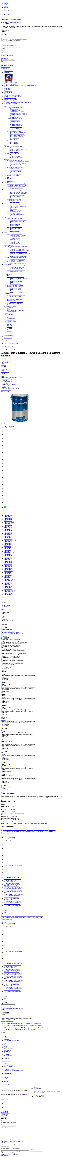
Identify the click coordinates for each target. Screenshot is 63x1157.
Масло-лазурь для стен (16, 268)
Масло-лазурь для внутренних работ (16, 266)
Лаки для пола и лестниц (16, 136)
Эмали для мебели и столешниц (18, 149)
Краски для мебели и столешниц (18, 114)
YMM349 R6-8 (7, 536)
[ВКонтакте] (1, 638)
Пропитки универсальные (17, 292)
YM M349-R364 (8, 582)
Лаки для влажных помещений (18, 132)
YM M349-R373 (8, 548)
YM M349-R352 (8, 569)
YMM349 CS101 (8, 583)
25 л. (5, 602)
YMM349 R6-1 (7, 546)
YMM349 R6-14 (8, 564)
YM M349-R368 (8, 530)
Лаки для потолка (14, 138)
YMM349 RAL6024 (9, 591)
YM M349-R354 (8, 544)
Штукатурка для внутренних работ (16, 295)
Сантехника (15, 103)
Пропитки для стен (15, 282)
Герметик (9, 178)
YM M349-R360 (8, 550)
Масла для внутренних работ (14, 234)
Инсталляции (10, 320)
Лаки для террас (14, 142)
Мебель (9, 322)
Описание (3, 383)
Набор (2, 380)
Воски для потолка (15, 196)
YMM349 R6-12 (8, 589)
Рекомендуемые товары (10, 1067)
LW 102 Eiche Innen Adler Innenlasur (13, 888)
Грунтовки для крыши (16, 168)
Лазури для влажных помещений (18, 220)
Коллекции (7, 6)
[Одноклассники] (4, 638)
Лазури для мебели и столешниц (18, 221)
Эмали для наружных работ (14, 153)
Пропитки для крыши (15, 288)
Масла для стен (14, 239)
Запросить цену (14, 1154)
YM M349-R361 (8, 537)
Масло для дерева (19, 93)
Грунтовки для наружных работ (15, 167)
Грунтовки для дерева (15, 247)
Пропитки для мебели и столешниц (19, 278)
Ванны (8, 317)
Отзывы (6, 3)
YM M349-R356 (8, 519)
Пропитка (13, 98)
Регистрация (7, 14)
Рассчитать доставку (18, 633)
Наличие (3, 390)
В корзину (3, 685)
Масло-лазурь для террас (16, 271)
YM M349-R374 (8, 534)
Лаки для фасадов (14, 143)
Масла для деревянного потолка (18, 252)
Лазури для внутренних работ (14, 218)
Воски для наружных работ (14, 199)
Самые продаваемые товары (8, 1019)
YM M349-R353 (8, 557)
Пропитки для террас (15, 289)
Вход (5, 13)
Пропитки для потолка (16, 281)
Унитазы (9, 332)
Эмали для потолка (15, 150)
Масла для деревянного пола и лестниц (20, 250)
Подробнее (3, 836)
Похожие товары (5, 388)
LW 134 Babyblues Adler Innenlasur (13, 877)
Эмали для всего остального (17, 147)
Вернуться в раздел (6, 377)
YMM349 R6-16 (8, 539)
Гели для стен (13, 209)
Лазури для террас (14, 229)
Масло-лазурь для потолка (17, 267)
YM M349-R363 (8, 594)
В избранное (4, 838)
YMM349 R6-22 (8, 541)
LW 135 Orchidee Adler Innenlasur (12, 901)
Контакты (6, 10)
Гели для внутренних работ (14, 204)
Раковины (9, 327)
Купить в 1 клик (14, 632)
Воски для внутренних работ (14, 191)
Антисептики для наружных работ (16, 186)
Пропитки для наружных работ (15, 286)
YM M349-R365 (8, 568)
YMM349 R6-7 (7, 547)
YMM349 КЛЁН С (8, 558)
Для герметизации (11, 311)
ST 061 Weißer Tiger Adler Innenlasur (13, 865)
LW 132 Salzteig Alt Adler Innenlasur (13, 891)
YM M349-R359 (8, 562)
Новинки (6, 1063)
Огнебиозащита (18, 96)
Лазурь (10, 91)
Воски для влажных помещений (18, 192)
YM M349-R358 (8, 575)
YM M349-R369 (8, 518)
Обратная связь (5, 1111)
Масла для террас (14, 242)
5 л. (5, 601)
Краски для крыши (15, 121)
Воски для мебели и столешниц (18, 193)
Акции (5, 4)
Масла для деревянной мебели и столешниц (21, 253)
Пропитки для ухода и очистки (15, 285)
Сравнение (12, 837)
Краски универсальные (16, 127)
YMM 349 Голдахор (9, 522)
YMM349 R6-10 (8, 533)
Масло (10, 92)
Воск (9, 88)
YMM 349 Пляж (8, 565)
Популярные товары (9, 1065)
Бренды (6, 7)
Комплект (3, 381)
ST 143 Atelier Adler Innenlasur (11, 883)
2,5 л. (5, 912)
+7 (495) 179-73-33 (5, 1113)
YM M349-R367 (8, 543)
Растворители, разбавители (14, 303)
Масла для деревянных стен (17, 254)
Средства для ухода (15, 202)
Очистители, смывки (15, 216)
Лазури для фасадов (15, 231)
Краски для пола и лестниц (17, 111)
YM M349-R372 (8, 561)
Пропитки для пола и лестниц (18, 279)
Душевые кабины (11, 318)
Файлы (2, 391)
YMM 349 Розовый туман (10, 553)
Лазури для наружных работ (14, 227)
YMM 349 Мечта (8, 578)
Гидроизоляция (11, 181)
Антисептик (15, 86)
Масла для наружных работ (14, 241)
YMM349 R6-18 (8, 593)
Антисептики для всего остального (19, 185)
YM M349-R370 (8, 586)
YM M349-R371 (8, 573)
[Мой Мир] (6, 638)
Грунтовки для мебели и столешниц (19, 161)
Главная (6, 2)
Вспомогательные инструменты (15, 310)
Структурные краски (15, 128)
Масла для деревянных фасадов (18, 260)
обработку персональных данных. (19, 39)
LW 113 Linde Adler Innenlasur (11, 899)
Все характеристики (6, 606)
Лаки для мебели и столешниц (18, 135)
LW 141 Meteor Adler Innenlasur (12, 893)
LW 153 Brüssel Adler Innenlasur (12, 884)
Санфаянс (9, 328)
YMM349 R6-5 (7, 572)
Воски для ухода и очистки (14, 200)
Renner (2, 609)
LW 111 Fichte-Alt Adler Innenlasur (12, 879)
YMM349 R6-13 (8, 576)
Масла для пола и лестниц (17, 236)
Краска (11, 71)
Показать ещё (4, 789)
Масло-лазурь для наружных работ (16, 270)
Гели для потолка (14, 207)
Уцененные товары (9, 1069)
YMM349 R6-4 (7, 584)
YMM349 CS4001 (8, 571)
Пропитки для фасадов (16, 291)
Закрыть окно (4, 58)
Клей (8, 177)
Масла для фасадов (15, 243)
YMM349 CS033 (8, 528)
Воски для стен (14, 197)
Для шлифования (11, 307)
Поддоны (9, 325)
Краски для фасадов (15, 124)
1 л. (5, 599)
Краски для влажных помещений (18, 113)
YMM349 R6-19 (8, 580)
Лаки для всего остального (17, 134)
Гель (9, 89)
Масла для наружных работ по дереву (17, 257)
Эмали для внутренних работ (14, 146)
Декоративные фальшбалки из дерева (13, 1070)
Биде (8, 316)
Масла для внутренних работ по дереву (17, 246)
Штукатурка (15, 99)
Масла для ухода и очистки (14, 261)
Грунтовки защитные (15, 174)
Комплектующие (11, 321)
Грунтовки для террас (15, 171)
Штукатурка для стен (15, 296)
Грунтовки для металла (16, 170)
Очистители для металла (16, 302)
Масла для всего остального (17, 249)
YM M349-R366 (8, 555)
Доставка (6, 8)
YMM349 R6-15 (8, 551)
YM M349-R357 (8, 587)
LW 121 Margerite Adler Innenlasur (12, 905)
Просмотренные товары (7, 1021)
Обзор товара (4, 379)
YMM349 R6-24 (8, 516)
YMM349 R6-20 (8, 566)
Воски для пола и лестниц (17, 195)
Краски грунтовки (15, 120)
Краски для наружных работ (14, 118)
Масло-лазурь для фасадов (17, 272)
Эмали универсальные (16, 157)
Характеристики (5, 384)
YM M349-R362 (8, 525)
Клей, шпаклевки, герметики (28, 85)
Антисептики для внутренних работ (16, 184)
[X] (8, 638)
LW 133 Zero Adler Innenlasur (11, 886)
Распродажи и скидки (9, 1066)
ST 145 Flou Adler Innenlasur (11, 880)
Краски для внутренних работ (15, 107)
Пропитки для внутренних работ (15, 277)
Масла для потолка (15, 238)
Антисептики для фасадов (17, 188)
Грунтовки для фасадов (16, 172)
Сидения (9, 329)
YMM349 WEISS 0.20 (9, 579)
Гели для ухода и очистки (13, 213)
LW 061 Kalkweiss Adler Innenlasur (12, 902)
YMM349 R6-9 (7, 523)
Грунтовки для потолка (16, 164)
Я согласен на (15, 39)
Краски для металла (15, 122)
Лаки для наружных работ (14, 141)
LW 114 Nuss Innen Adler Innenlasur (13, 890)
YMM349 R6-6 (7, 559)
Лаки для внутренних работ (14, 131)
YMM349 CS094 (8, 515)
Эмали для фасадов (15, 156)
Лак (8, 72)
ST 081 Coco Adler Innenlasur (11, 897)
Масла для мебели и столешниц (18, 235)
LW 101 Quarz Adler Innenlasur (11, 898)
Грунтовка (13, 84)
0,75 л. (5, 910)
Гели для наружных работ (13, 211)
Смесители (10, 331)
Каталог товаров (5, 67)
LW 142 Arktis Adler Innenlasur (11, 881)
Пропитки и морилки (15, 210)
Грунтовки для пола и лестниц (18, 163)
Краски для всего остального (17, 116)
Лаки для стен (13, 139)
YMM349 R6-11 (8, 521)
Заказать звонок (14, 22)
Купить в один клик (17, 1141)
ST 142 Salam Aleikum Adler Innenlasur (13, 894)
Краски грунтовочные (16, 117)
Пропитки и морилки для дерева (18, 256)
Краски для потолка (15, 110)
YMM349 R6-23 (8, 529)
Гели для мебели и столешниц (18, 206)
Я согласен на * (15, 1139)
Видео (2, 392)
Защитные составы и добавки (17, 214)
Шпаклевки (10, 179)
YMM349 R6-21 (8, 554)
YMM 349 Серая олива (10, 540)
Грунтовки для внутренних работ (15, 160)
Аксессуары (10, 314)
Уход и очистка (17, 100)
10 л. (5, 913)
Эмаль (15, 82)
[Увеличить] (20, 422)
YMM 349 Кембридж (9, 590)
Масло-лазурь (16, 95)
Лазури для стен (14, 225)
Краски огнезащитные (16, 125)
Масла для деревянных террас (18, 259)
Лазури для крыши (15, 228)
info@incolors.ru (38, 1088)
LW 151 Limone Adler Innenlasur (12, 895)
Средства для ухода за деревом (18, 263)
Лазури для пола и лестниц (17, 222)
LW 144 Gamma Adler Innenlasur (12, 904)
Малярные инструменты (24, 102)
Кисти (8, 309)
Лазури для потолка (15, 224)
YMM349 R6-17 (8, 526)
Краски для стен (14, 109)
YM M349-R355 (8, 532)
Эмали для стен (14, 152)
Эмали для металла (15, 154)
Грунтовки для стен (15, 166)
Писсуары (9, 324)
